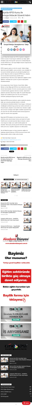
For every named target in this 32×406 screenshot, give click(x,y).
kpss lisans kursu (9, 145)
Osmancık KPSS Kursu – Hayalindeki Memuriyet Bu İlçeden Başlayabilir (10, 226)
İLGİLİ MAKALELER (9, 179)
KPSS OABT (4, 394)
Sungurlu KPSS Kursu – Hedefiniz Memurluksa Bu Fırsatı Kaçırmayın (26, 190)
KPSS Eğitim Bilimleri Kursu (6, 9)
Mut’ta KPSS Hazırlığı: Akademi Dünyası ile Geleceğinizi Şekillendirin (15, 191)
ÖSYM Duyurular (4, 396)
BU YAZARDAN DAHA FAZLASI (21, 179)
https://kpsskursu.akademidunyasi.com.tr (11, 139)
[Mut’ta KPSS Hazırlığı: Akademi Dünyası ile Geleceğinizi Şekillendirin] (16, 185)
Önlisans (25, 145)
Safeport (7, 17)
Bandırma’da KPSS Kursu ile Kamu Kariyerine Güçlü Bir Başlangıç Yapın (8, 160)
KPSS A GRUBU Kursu (17, 8)
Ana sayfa (2, 5)
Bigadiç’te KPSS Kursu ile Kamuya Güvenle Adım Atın (24, 159)
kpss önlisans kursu (18, 145)
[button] (29, 2)
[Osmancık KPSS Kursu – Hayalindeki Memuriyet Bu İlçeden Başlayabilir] (27, 228)
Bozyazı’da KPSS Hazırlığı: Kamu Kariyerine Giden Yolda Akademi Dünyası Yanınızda (5, 191)
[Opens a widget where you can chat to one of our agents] (26, 403)
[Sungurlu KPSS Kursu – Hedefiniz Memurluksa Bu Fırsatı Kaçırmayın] (26, 185)
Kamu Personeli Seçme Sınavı (11, 5)
